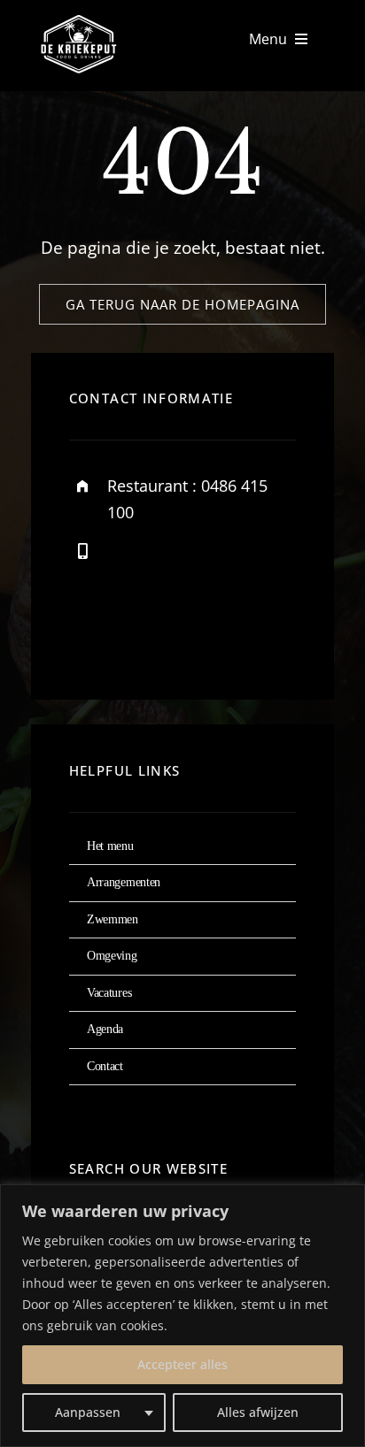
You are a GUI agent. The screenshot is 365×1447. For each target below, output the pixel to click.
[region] (182, 1315)
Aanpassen (87, 1412)
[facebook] (89, 635)
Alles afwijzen (258, 1412)
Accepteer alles (182, 1364)
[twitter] (138, 635)
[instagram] (186, 635)
